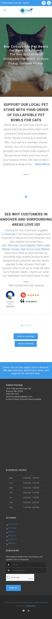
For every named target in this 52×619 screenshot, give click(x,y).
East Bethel (42, 249)
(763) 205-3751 (12, 394)
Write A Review (25, 344)
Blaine (6, 249)
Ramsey (13, 245)
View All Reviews (25, 336)
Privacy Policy (26, 602)
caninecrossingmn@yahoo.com (19, 397)
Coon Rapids (27, 245)
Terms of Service (41, 602)
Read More (42, 164)
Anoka (15, 249)
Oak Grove (27, 249)
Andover (10, 234)
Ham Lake (43, 245)
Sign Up (13, 588)
